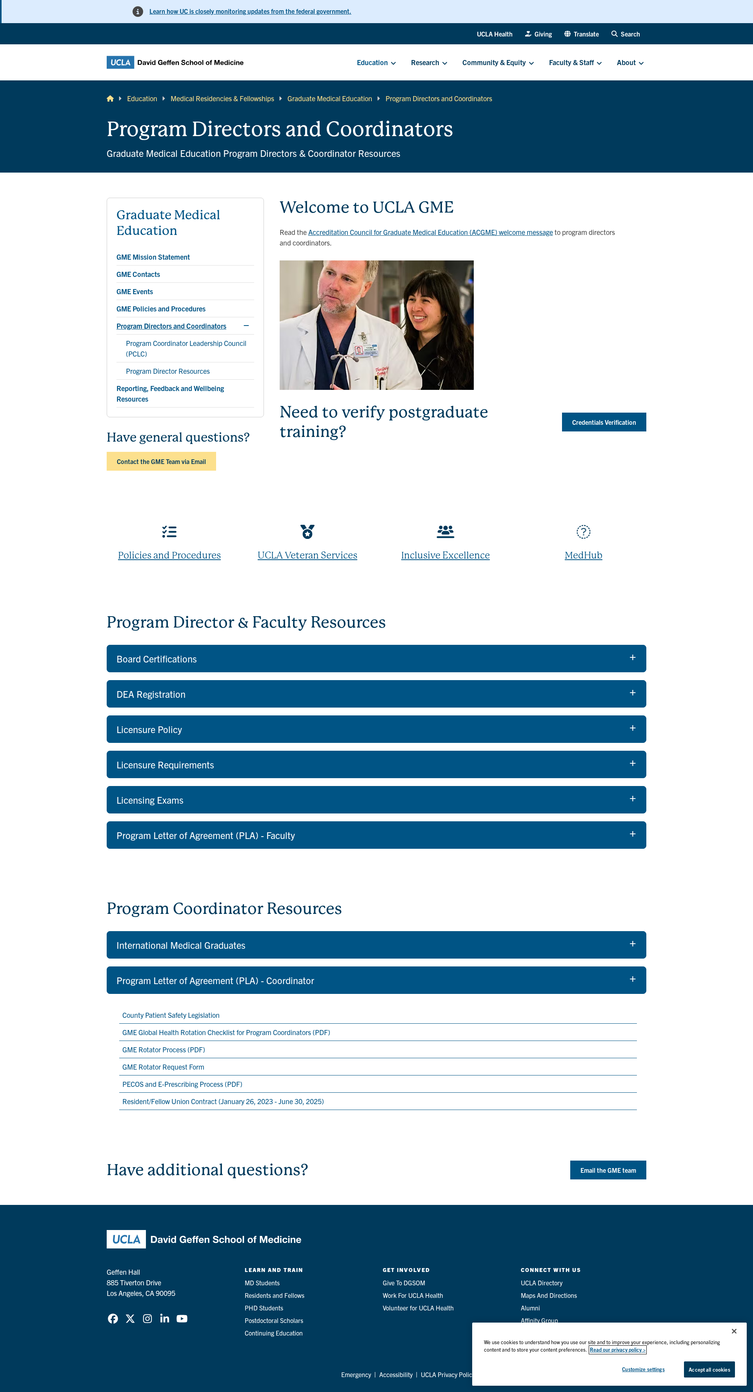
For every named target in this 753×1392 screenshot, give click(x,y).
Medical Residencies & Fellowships (222, 98)
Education (142, 98)
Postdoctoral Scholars (274, 1320)
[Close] (734, 1331)
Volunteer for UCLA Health (418, 1308)
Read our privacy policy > (618, 1350)
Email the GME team (608, 1170)
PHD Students (264, 1308)
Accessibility (396, 1374)
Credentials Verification (604, 422)
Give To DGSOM (404, 1282)
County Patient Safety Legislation (171, 1014)
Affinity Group (539, 1320)
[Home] (110, 98)
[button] (581, 33)
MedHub (583, 555)
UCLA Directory (541, 1282)
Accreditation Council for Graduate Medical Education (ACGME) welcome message (430, 232)
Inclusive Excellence (445, 555)
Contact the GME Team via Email (161, 461)
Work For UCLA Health (413, 1295)
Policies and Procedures (169, 555)
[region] (609, 1354)
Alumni (530, 1308)
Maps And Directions (549, 1295)
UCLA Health (495, 34)
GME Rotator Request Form (163, 1066)
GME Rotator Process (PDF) (163, 1049)
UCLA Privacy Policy (448, 1374)
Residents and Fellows (274, 1295)
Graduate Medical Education (329, 98)
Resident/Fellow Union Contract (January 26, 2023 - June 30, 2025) (224, 1101)
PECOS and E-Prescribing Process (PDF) (182, 1083)
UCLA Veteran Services (307, 555)
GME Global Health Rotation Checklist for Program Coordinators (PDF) (226, 1032)
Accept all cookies (709, 1369)
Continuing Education (274, 1333)
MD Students (262, 1282)
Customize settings (643, 1369)
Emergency (356, 1374)
